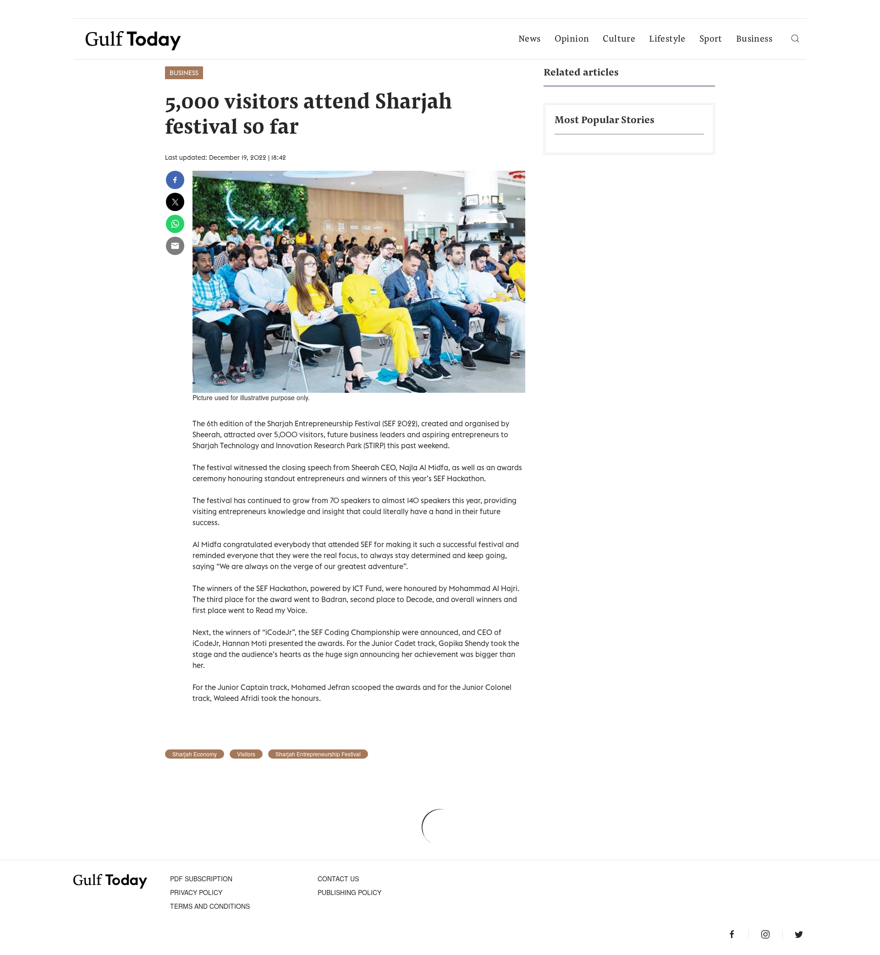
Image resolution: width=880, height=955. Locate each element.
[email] (175, 246)
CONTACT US (338, 878)
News (529, 39)
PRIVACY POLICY (196, 892)
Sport (710, 39)
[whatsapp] (175, 224)
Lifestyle (667, 39)
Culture (619, 39)
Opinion (572, 39)
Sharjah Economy (194, 754)
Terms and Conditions (210, 906)
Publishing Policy (349, 892)
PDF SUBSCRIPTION (201, 878)
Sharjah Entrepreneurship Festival (318, 754)
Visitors (246, 754)
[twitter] (175, 202)
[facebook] (175, 180)
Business (754, 39)
